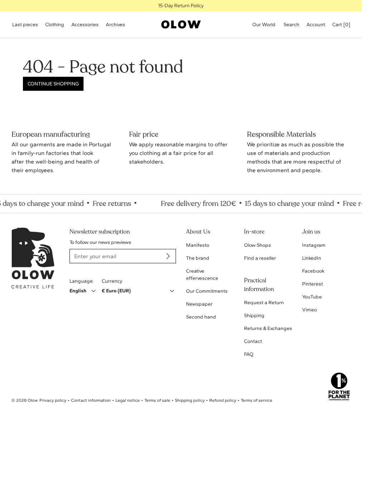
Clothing (54, 25)
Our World (264, 25)
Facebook (313, 271)
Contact (253, 341)
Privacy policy (52, 400)
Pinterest (312, 284)
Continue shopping (53, 84)
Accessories (85, 25)
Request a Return (264, 303)
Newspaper (199, 304)
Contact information (91, 400)
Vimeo (309, 310)
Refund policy (222, 400)
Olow (33, 400)
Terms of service (256, 400)
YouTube (312, 297)
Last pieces (25, 25)
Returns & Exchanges (268, 328)
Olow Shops (257, 245)
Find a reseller (260, 258)
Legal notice (127, 400)
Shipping (254, 315)
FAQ (248, 354)
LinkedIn (311, 258)
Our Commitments (207, 291)
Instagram (313, 245)
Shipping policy (190, 400)
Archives (115, 25)
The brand (197, 258)
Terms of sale (157, 400)
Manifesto (197, 245)
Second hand (201, 317)
